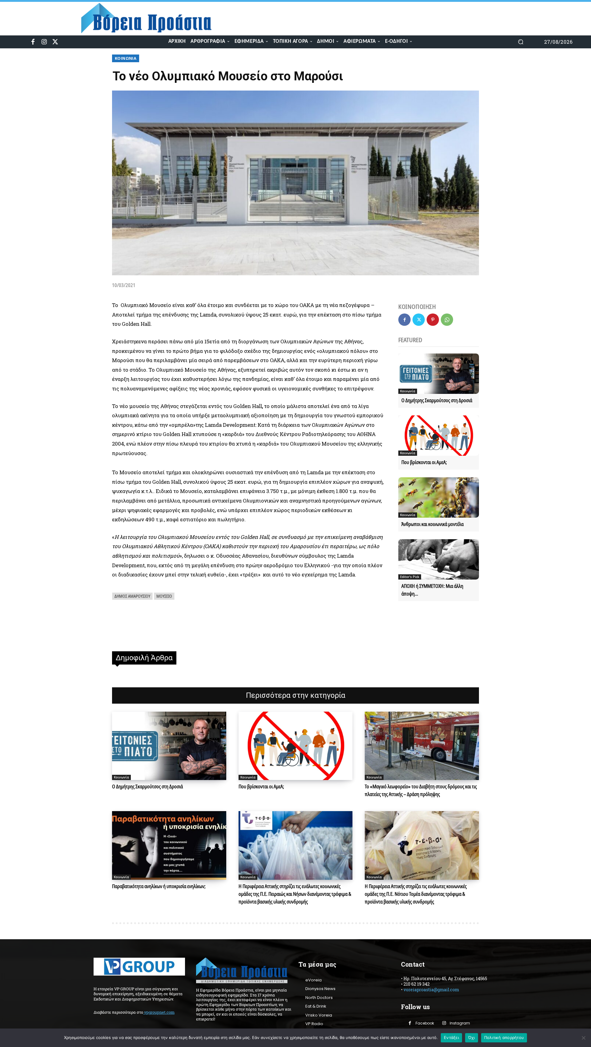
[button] (521, 42)
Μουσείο (164, 596)
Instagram (460, 1023)
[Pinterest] (433, 319)
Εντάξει (451, 1037)
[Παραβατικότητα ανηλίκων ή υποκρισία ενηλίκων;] (169, 845)
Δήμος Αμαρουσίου (132, 596)
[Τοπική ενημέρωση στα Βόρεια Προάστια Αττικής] (151, 18)
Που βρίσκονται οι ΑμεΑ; (424, 462)
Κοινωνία (125, 58)
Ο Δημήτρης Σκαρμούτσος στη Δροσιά (436, 400)
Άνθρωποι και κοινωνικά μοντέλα (432, 524)
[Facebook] (33, 42)
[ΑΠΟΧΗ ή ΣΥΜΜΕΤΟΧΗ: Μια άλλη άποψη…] (438, 559)
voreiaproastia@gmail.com (431, 989)
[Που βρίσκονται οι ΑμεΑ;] (438, 435)
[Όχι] (583, 1038)
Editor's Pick (409, 577)
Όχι (471, 1037)
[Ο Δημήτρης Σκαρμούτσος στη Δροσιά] (438, 374)
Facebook (425, 1023)
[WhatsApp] (447, 319)
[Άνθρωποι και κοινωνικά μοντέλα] (438, 497)
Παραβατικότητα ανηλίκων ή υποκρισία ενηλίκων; (159, 886)
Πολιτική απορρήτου (504, 1037)
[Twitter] (55, 42)
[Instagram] (44, 42)
